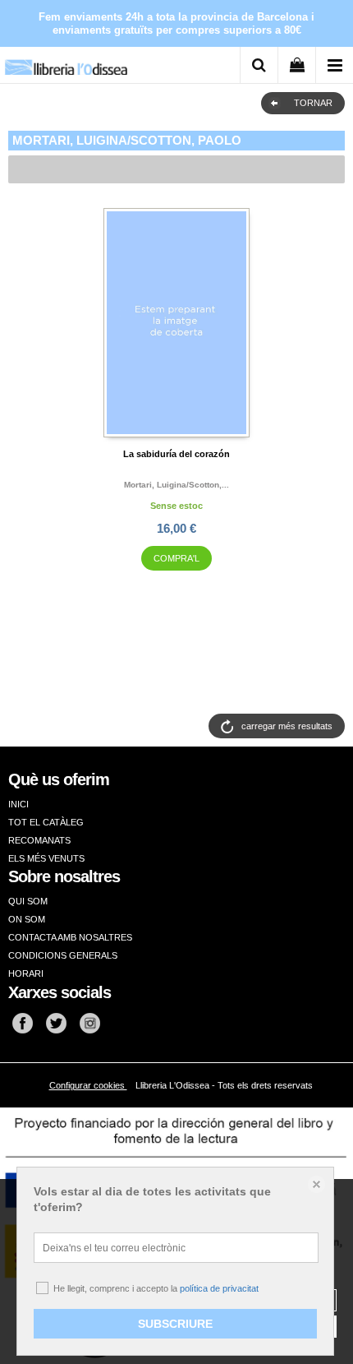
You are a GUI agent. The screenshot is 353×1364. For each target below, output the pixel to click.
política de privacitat (219, 1288)
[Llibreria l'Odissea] (65, 61)
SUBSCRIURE (175, 1323)
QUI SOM (28, 901)
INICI (18, 804)
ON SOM (26, 919)
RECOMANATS (39, 840)
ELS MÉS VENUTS (46, 858)
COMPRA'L (176, 558)
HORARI (26, 973)
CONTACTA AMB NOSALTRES (70, 937)
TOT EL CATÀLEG (46, 822)
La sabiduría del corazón (176, 454)
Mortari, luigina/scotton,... (176, 484)
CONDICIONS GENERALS (62, 955)
